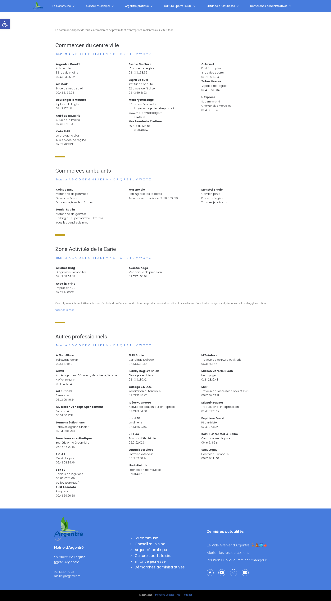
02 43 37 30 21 (64, 571)
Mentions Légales (165, 595)
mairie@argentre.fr (67, 576)
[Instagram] (233, 572)
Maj (179, 595)
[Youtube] (221, 572)
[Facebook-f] (210, 572)
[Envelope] (245, 572)
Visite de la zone (64, 310)
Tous (59, 54)
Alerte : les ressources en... (228, 553)
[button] (5, 24)
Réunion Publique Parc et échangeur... (237, 560)
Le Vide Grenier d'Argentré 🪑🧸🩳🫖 (237, 545)
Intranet (188, 595)
